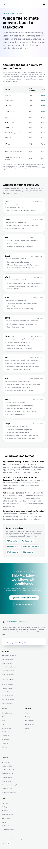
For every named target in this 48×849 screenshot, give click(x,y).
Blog (3, 717)
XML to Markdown (7, 703)
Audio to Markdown (8, 692)
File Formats (6, 826)
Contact (27, 732)
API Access (5, 736)
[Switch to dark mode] (8, 843)
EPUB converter (13, 552)
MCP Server (5, 739)
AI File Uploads (6, 818)
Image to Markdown (8, 688)
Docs (3, 720)
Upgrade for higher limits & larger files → (15, 643)
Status (27, 728)
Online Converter (7, 713)
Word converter (27, 541)
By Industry (5, 811)
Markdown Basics (7, 814)
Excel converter (13, 547)
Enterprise (5, 743)
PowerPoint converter (31, 547)
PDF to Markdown (7, 659)
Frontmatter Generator (9, 792)
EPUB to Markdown (8, 674)
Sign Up (27, 717)
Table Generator (7, 777)
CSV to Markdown (7, 696)
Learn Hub (5, 803)
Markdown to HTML (8, 774)
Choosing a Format (8, 830)
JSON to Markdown (8, 699)
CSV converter (28, 552)
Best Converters (7, 732)
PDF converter (12, 541)
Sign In (27, 713)
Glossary (4, 822)
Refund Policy (29, 724)
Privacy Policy (29, 720)
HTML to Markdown (8, 684)
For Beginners (6, 807)
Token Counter (6, 781)
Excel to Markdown (8, 671)
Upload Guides (6, 728)
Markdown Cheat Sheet (9, 770)
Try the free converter (24, 605)
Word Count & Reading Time (10, 785)
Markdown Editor (7, 766)
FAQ (3, 724)
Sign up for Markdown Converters (24, 598)
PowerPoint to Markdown (10, 667)
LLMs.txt (4, 747)
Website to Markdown (9, 656)
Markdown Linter (7, 789)
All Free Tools (6, 762)
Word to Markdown (8, 663)
